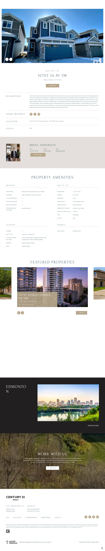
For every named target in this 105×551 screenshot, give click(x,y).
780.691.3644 (47, 151)
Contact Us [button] (52, 468)
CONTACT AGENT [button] (38, 154)
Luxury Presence (46, 542)
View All (81, 312)
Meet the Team (17, 517)
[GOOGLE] (97, 517)
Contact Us (58, 517)
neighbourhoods (45, 517)
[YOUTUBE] (93, 517)
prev (7, 59)
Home (7, 517)
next (10, 59)
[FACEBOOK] (85, 517)
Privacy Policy (95, 542)
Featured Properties (31, 517)
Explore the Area (93, 425)
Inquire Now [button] (52, 85)
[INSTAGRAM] (89, 517)
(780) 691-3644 (10, 509)
